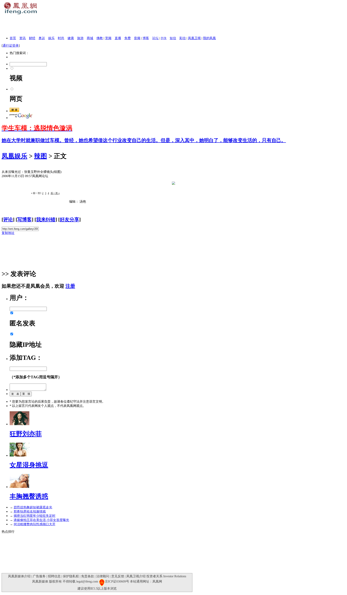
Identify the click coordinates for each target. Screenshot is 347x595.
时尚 (61, 38)
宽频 (108, 38)
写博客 (24, 219)
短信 (173, 38)
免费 (127, 38)
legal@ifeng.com (87, 581)
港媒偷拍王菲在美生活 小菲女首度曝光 (41, 520)
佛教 (99, 38)
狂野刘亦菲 (26, 433)
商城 (90, 38)
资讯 (22, 38)
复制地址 (8, 233)
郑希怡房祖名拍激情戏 (30, 511)
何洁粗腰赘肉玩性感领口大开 (34, 524)
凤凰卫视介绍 (136, 576)
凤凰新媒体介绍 (19, 576)
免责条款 (87, 576)
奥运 (42, 38)
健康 (70, 38)
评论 (8, 219)
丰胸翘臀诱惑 (29, 496)
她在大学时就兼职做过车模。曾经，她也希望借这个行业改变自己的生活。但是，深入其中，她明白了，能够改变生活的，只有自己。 (144, 140)
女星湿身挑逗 (29, 465)
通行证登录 (11, 45)
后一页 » (55, 193)
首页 (13, 38)
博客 (146, 38)
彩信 (182, 38)
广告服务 (39, 576)
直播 (118, 38)
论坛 (155, 38)
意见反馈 (117, 576)
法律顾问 (102, 576)
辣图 (40, 156)
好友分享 (69, 219)
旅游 (80, 38)
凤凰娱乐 (14, 156)
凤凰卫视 (194, 38)
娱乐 (51, 38)
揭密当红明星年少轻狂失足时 (34, 515)
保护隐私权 (71, 576)
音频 (137, 38)
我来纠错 (45, 219)
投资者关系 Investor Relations (166, 576)
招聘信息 (54, 576)
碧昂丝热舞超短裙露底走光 (33, 507)
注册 (70, 286)
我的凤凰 (209, 38)
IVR (163, 38)
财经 (32, 38)
